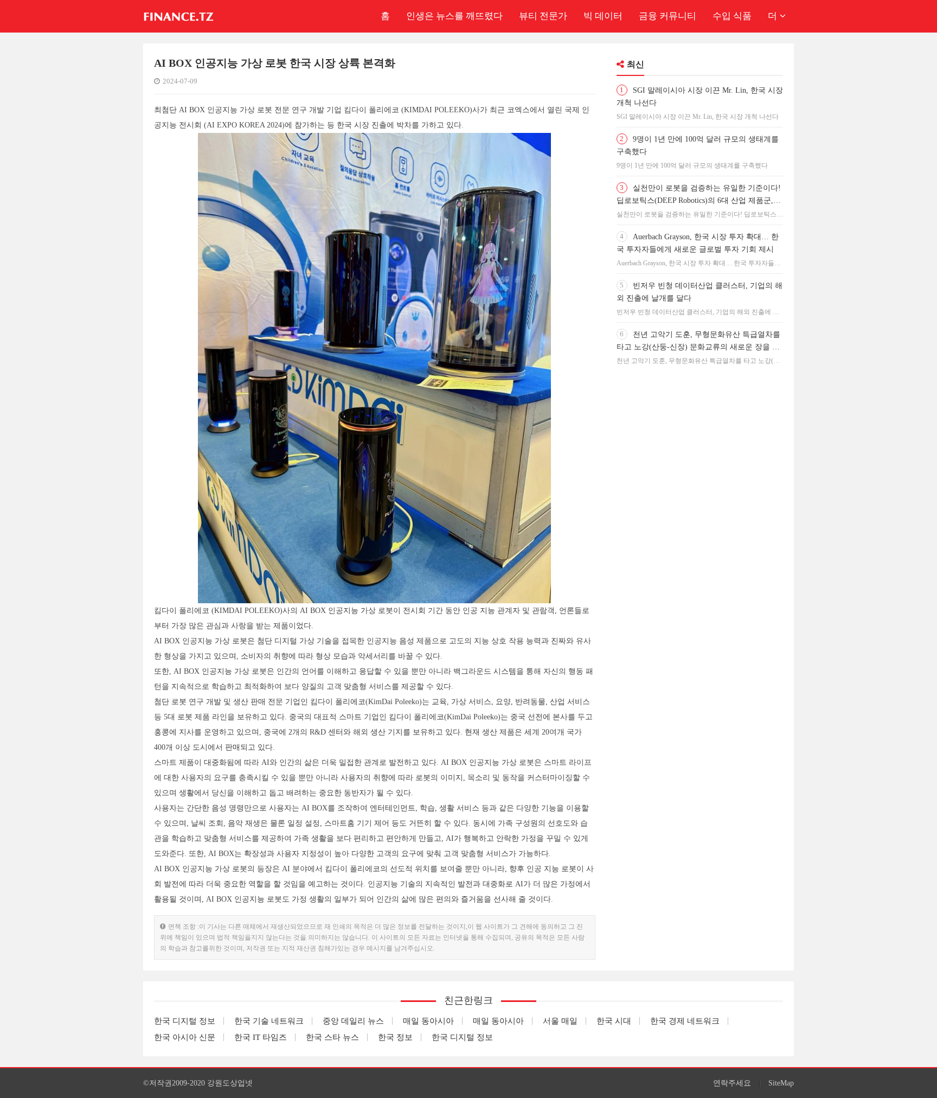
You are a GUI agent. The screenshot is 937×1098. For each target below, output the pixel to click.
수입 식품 (732, 16)
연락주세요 (732, 1083)
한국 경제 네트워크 (685, 1021)
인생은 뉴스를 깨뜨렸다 (454, 16)
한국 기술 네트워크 (269, 1021)
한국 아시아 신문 (184, 1037)
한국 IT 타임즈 (260, 1037)
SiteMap (781, 1083)
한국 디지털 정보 (184, 1021)
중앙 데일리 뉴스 (353, 1021)
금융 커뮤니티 (667, 16)
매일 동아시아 (428, 1021)
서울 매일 (560, 1021)
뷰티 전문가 (543, 16)
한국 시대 (613, 1021)
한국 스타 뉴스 (332, 1037)
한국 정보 (395, 1037)
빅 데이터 (602, 16)
